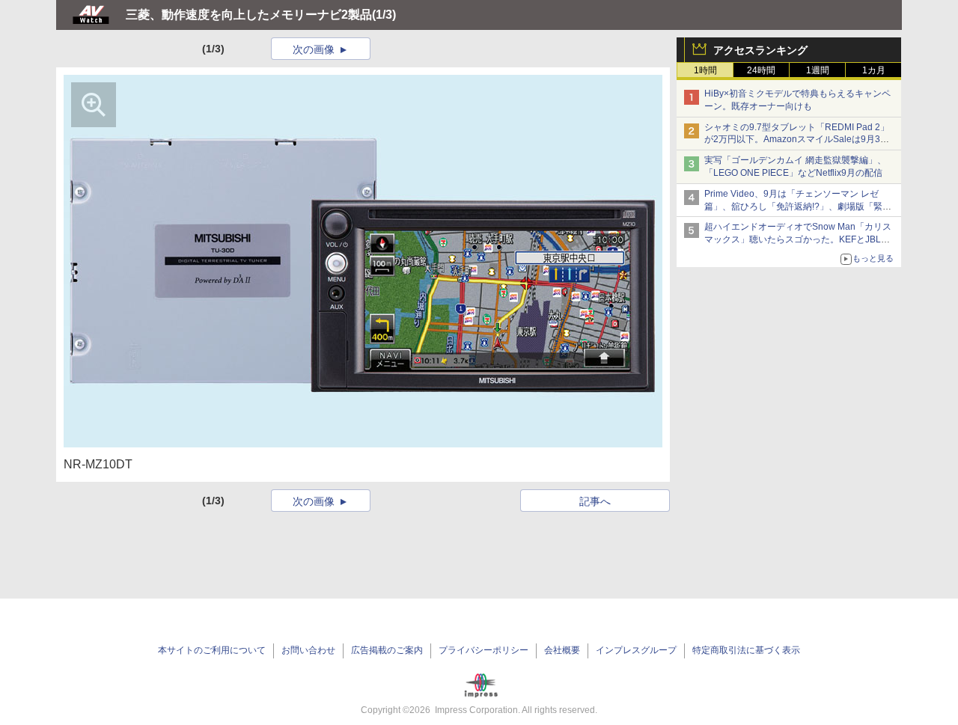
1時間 (705, 70)
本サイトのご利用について (212, 650)
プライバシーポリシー (483, 650)
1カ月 (873, 70)
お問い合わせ (308, 650)
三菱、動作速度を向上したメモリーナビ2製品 (249, 14)
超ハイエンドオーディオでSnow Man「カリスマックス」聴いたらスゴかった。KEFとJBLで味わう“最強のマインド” (797, 239)
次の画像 (314, 49)
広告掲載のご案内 (387, 650)
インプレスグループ (636, 650)
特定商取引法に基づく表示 (746, 650)
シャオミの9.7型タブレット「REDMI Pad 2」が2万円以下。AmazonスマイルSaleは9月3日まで (796, 140)
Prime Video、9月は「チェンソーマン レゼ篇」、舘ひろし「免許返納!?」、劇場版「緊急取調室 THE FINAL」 (797, 206)
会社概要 (562, 650)
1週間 (817, 70)
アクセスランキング (760, 50)
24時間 (761, 70)
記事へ (595, 501)
